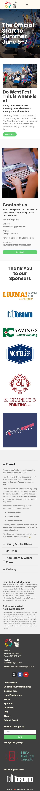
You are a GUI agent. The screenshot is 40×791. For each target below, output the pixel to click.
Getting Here (11, 691)
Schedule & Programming (17, 686)
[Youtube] (26, 674)
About (7, 716)
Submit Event (11, 720)
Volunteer (9, 707)
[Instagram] (14, 674)
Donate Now (10, 682)
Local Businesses (13, 695)
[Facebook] (20, 674)
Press (7, 699)
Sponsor (8, 703)
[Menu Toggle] (27, 4)
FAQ (6, 711)
